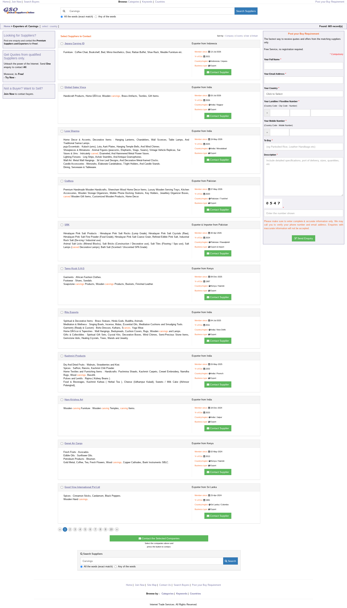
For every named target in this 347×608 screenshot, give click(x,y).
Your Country (271, 88)
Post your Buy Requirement (329, 1)
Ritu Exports (71, 312)
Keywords (147, 1)
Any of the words (107, 16)
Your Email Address (274, 74)
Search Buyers (31, 1)
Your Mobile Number (274, 121)
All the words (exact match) (78, 16)
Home (7, 26)
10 (111, 529)
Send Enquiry (305, 238)
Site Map (152, 585)
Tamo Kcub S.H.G (74, 268)
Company (229, 36)
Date (247, 36)
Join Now (16, 1)
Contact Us (165, 585)
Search (231, 561)
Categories (133, 1)
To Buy (267, 140)
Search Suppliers (246, 11)
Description (270, 155)
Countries (160, 1)
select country (49, 26)
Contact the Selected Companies (160, 538)
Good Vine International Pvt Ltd (82, 487)
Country (239, 36)
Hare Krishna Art (74, 399)
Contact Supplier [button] (219, 72)
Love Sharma (72, 131)
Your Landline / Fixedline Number (281, 101)
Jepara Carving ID (74, 43)
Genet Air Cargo (73, 443)
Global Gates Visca (75, 87)
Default (254, 36)
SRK (67, 224)
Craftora (69, 181)
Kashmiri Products (75, 355)
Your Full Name (272, 59)
